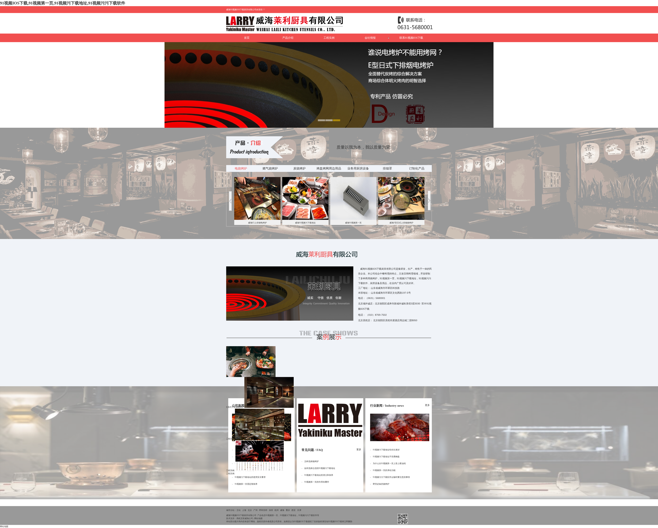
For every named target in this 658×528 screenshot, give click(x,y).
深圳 (271, 510)
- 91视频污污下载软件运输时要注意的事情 (390, 477)
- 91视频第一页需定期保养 (244, 484)
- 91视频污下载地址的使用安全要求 (249, 477)
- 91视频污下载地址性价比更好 (385, 450)
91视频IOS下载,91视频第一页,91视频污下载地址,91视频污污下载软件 (62, 3)
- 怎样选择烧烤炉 (310, 461)
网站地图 (258, 518)
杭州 (277, 510)
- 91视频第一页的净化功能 (382, 470)
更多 (358, 449)
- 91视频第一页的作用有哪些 (315, 482)
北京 (250, 510)
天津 (299, 510)
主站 (238, 510)
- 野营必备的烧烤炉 (379, 484)
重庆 (288, 510)
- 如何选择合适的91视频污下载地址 (318, 468)
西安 (293, 510)
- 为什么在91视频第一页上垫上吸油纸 (388, 463)
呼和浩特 (263, 510)
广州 (255, 510)
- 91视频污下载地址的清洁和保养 (317, 475)
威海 (282, 510)
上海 (244, 510)
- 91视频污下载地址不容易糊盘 (385, 456)
